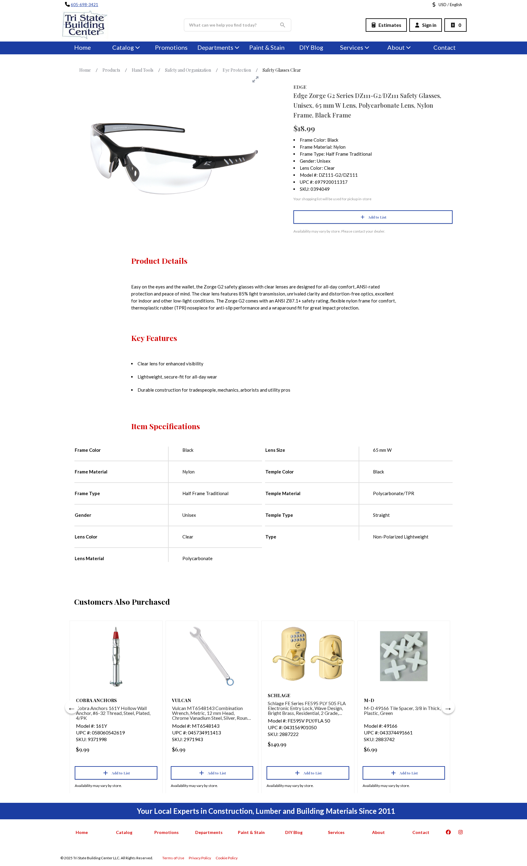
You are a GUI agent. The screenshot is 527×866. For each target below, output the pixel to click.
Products (111, 70)
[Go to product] (116, 656)
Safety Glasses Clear (282, 70)
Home (82, 47)
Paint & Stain (267, 47)
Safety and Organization (188, 70)
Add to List (377, 217)
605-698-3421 (84, 4)
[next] (448, 707)
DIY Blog (311, 47)
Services (351, 47)
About (396, 47)
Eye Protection (237, 70)
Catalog (124, 832)
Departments (215, 47)
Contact (444, 47)
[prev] (71, 707)
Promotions (171, 47)
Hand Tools (142, 70)
